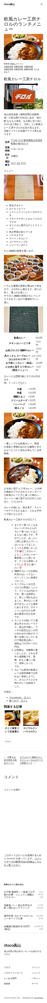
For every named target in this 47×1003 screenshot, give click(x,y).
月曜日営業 (28, 66)
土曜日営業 (8, 66)
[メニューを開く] (41, 4)
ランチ (36, 69)
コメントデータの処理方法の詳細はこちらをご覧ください (23, 862)
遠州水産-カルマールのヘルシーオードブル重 (18, 917)
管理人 (13, 63)
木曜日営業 (18, 69)
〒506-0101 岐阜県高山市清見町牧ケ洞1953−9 (26, 142)
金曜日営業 (28, 69)
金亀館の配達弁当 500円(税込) (17, 927)
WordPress (38, 998)
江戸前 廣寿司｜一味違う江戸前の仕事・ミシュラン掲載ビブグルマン (19, 894)
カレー (6, 71)
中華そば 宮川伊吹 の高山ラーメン (10, 760)
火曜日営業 (8, 69)
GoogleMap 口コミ (20, 697)
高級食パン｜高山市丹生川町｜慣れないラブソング (18, 906)
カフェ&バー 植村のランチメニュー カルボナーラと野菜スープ (31, 760)
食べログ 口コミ (18, 700)
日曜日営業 (18, 66)
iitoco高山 (9, 4)
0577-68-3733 (18, 163)
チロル (8, 741)
